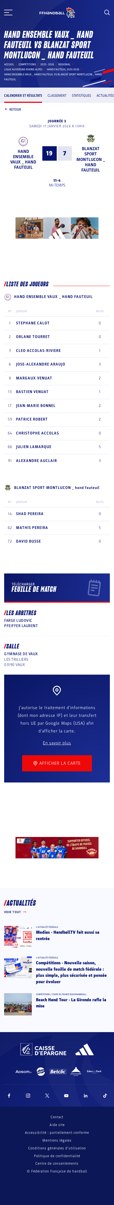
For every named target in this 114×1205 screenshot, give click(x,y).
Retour (15, 109)
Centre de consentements (57, 1164)
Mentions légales (57, 1140)
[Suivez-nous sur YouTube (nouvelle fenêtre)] (66, 1096)
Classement (57, 96)
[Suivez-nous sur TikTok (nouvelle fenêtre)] (105, 1096)
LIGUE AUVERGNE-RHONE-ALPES (23, 69)
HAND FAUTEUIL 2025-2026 (63, 69)
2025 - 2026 (47, 64)
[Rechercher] (107, 12)
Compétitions (27, 64)
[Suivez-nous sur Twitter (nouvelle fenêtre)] (47, 1096)
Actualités (105, 96)
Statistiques (81, 96)
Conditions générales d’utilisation (57, 1148)
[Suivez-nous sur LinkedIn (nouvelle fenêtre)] (86, 1096)
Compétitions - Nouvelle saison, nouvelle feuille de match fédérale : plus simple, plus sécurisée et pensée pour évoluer (71, 972)
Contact (57, 1117)
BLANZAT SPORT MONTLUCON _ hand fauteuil (90, 159)
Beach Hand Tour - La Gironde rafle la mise (71, 1003)
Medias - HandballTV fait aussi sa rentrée (67, 935)
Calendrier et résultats (23, 96)
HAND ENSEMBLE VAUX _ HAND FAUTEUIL (23, 159)
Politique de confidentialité (57, 1156)
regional (64, 64)
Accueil (9, 64)
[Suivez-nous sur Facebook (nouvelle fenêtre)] (9, 1096)
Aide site (57, 1125)
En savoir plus (57, 743)
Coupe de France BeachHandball (69, 994)
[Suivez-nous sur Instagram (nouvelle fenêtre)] (28, 1096)
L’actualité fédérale (47, 927)
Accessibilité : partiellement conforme (57, 1133)
